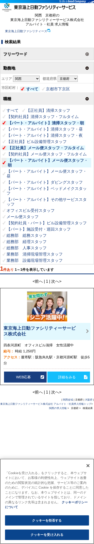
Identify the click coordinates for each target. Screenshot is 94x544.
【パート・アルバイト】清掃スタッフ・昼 (45, 129)
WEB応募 (23, 377)
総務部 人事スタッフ (27, 248)
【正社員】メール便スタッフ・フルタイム (46, 148)
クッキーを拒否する (47, 520)
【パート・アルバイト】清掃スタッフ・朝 (46, 123)
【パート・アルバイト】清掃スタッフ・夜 (45, 135)
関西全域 (68, 399)
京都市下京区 (58, 89)
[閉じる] (87, 465)
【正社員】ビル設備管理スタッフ (37, 141)
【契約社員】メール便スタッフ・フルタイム (47, 154)
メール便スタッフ (23, 217)
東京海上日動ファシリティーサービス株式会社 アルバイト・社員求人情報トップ (45, 404)
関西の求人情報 (58, 408)
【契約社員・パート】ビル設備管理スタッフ (47, 223)
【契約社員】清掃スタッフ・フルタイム (43, 117)
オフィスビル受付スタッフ (31, 210)
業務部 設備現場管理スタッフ (35, 260)
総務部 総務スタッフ (27, 235)
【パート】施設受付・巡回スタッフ (39, 229)
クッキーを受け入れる (47, 535)
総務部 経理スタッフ (27, 242)
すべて (32, 89)
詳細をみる (67, 377)
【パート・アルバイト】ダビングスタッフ (45, 182)
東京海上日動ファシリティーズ (26, 31)
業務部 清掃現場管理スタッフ (35, 254)
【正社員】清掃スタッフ (48, 110)
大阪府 (88, 399)
